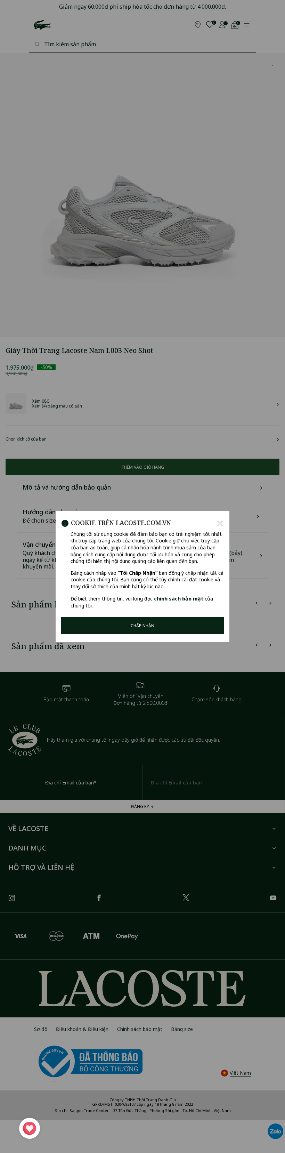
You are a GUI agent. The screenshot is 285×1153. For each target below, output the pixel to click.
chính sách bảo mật (178, 598)
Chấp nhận (142, 626)
